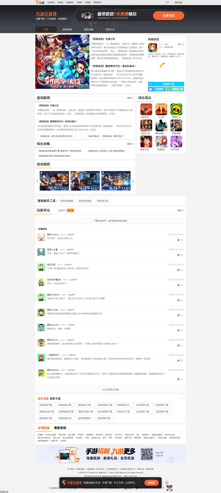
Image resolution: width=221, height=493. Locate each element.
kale (138, 435)
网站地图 (81, 469)
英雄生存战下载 (85, 411)
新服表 (88, 2)
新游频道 (70, 2)
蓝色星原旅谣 (157, 435)
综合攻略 (43, 144)
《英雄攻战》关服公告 (103, 39)
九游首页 (51, 2)
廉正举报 (150, 469)
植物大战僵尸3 (149, 438)
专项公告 (140, 469)
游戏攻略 (89, 29)
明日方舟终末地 (44, 438)
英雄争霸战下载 (105, 405)
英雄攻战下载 (102, 201)
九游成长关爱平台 (127, 469)
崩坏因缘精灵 (43, 441)
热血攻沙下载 (123, 411)
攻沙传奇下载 (142, 411)
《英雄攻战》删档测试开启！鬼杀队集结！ (114, 66)
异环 (104, 438)
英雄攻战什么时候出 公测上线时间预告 (106, 151)
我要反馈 (4, 492)
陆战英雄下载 (162, 405)
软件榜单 (99, 435)
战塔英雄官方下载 (124, 405)
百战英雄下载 (162, 411)
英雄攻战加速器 (85, 201)
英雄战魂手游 (65, 418)
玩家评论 (43, 210)
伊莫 (87, 438)
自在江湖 (56, 438)
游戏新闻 (67, 29)
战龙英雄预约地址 (85, 418)
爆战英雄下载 (45, 418)
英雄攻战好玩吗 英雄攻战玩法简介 (55, 156)
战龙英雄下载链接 (105, 418)
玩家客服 (90, 469)
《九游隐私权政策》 (56, 488)
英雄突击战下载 (46, 411)
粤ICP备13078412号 (92, 476)
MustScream (170, 435)
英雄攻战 (153, 39)
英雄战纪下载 (84, 405)
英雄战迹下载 (65, 405)
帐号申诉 (100, 469)
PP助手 (81, 435)
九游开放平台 (112, 469)
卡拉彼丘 (79, 438)
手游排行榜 (129, 435)
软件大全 (118, 435)
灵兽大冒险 (162, 438)
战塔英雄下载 (142, 405)
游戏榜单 (89, 435)
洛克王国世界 (67, 438)
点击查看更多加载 (110, 389)
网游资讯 (97, 2)
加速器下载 (168, 84)
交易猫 (40, 435)
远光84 (63, 441)
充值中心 (110, 29)
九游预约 (159, 89)
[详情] (127, 85)
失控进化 (118, 438)
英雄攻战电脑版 (66, 201)
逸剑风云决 (95, 438)
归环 (110, 438)
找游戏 (60, 2)
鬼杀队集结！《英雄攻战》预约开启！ (106, 136)
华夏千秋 (54, 441)
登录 (167, 2)
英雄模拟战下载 (66, 411)
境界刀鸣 (128, 438)
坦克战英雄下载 (105, 411)
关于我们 (71, 469)
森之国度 (71, 435)
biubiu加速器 (51, 435)
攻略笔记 (145, 435)
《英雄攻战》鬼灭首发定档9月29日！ (56, 136)
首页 (46, 29)
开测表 (79, 2)
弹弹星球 (137, 438)
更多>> (130, 98)
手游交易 (62, 435)
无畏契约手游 (174, 438)
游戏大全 (109, 435)
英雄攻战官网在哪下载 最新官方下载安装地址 (60, 151)
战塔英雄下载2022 (45, 405)
